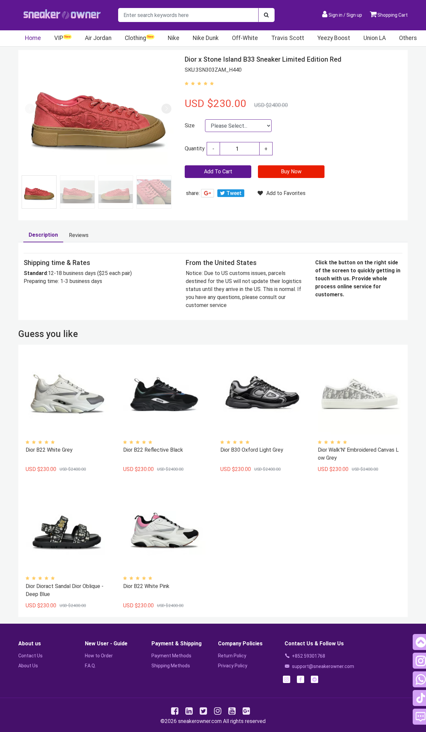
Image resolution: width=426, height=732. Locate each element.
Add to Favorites (286, 193)
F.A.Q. (90, 665)
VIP (58, 38)
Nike (173, 38)
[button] (166, 109)
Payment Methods (171, 655)
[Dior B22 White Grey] (67, 393)
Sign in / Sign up (345, 15)
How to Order (99, 655)
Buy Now (291, 171)
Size (190, 125)
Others (408, 38)
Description (43, 235)
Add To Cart (218, 171)
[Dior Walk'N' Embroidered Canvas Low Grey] (359, 393)
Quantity (195, 148)
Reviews (79, 235)
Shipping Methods (170, 665)
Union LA (374, 38)
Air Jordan (98, 38)
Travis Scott (287, 38)
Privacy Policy (232, 665)
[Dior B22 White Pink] (164, 529)
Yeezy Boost (334, 38)
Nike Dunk (206, 38)
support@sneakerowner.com (323, 666)
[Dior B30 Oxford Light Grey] (261, 393)
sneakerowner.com (200, 721)
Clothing (135, 38)
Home (33, 38)
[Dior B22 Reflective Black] (164, 393)
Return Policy (232, 655)
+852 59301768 (308, 656)
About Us (28, 665)
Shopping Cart (392, 15)
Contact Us (30, 655)
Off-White (245, 38)
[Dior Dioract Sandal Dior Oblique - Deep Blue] (67, 529)
